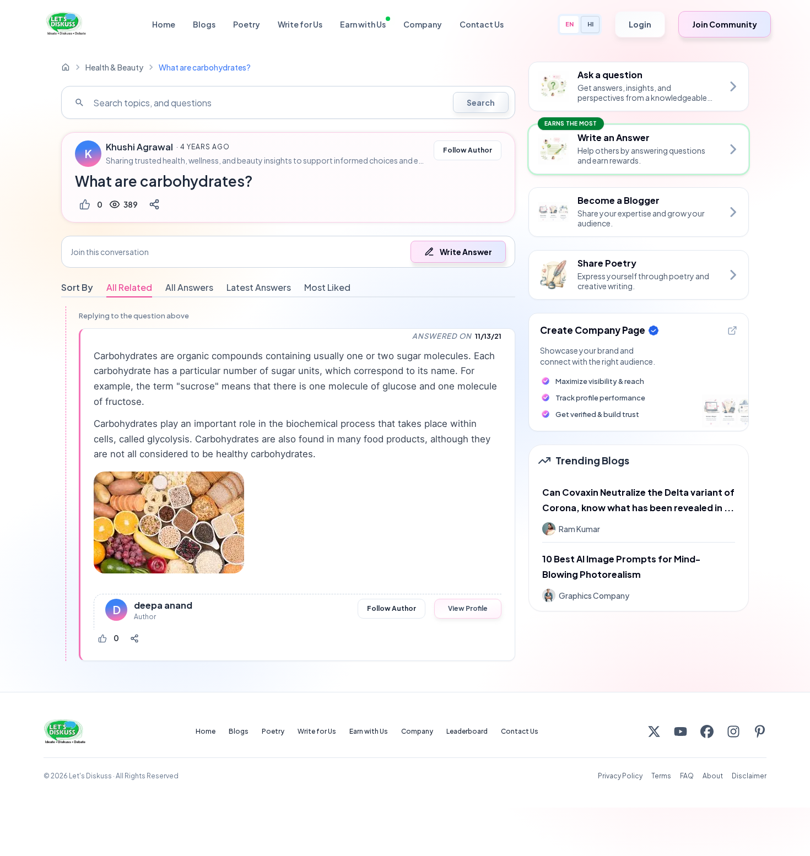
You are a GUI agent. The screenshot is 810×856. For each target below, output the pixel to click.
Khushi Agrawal (139, 147)
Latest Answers (258, 287)
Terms (661, 776)
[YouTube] (680, 731)
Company (422, 24)
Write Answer (466, 252)
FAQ (687, 776)
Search (481, 102)
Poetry (246, 24)
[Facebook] (707, 731)
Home (163, 24)
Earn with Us (363, 24)
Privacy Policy (620, 776)
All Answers (189, 287)
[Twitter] (654, 731)
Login (640, 24)
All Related (129, 287)
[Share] (154, 204)
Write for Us (300, 24)
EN (569, 24)
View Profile (468, 608)
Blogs (204, 24)
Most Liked (327, 287)
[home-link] (65, 67)
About (713, 776)
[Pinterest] (759, 731)
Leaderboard (467, 731)
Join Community (724, 24)
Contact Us (482, 24)
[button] (288, 252)
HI (590, 24)
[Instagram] (733, 731)
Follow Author (467, 150)
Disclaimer (749, 776)
